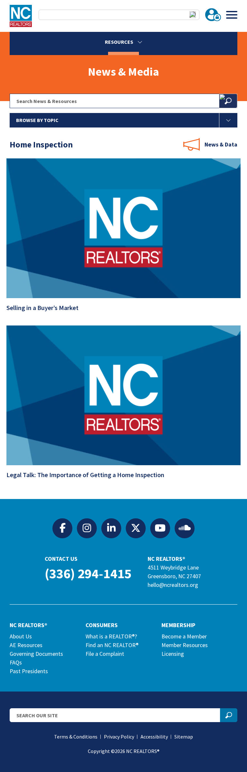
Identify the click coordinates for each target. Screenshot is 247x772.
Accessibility (154, 736)
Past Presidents (29, 671)
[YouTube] (160, 528)
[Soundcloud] (185, 528)
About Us (21, 636)
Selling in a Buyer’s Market (43, 308)
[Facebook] (62, 528)
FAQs (16, 662)
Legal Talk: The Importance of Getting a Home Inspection (86, 475)
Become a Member (184, 636)
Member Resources (184, 645)
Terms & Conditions (75, 736)
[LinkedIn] (111, 528)
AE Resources (26, 645)
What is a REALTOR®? (111, 636)
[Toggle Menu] (231, 14)
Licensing (172, 653)
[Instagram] (87, 528)
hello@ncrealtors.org (173, 584)
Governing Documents (36, 653)
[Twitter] (136, 528)
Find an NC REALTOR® (112, 645)
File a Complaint (105, 653)
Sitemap (183, 736)
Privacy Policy (119, 736)
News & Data (221, 144)
